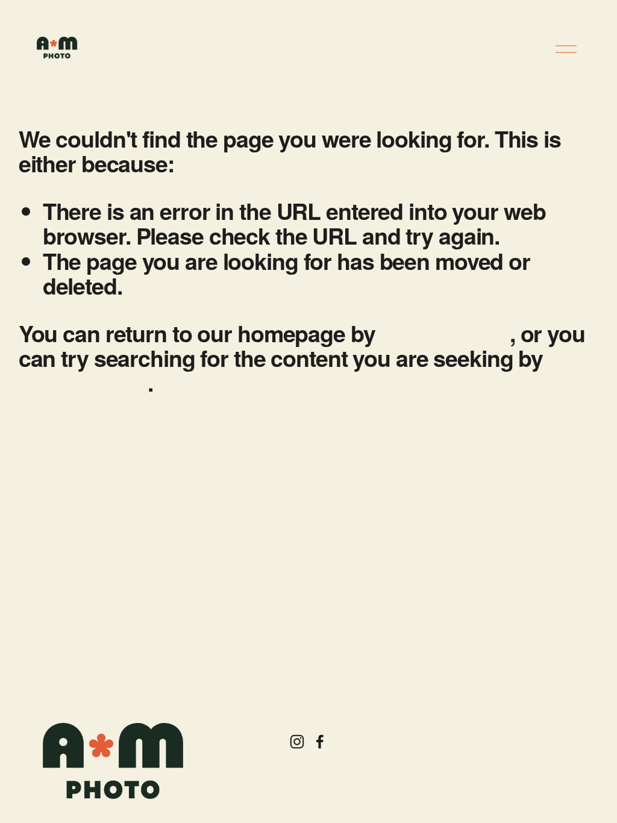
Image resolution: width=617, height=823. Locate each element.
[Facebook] (320, 741)
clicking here (444, 333)
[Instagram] (297, 741)
